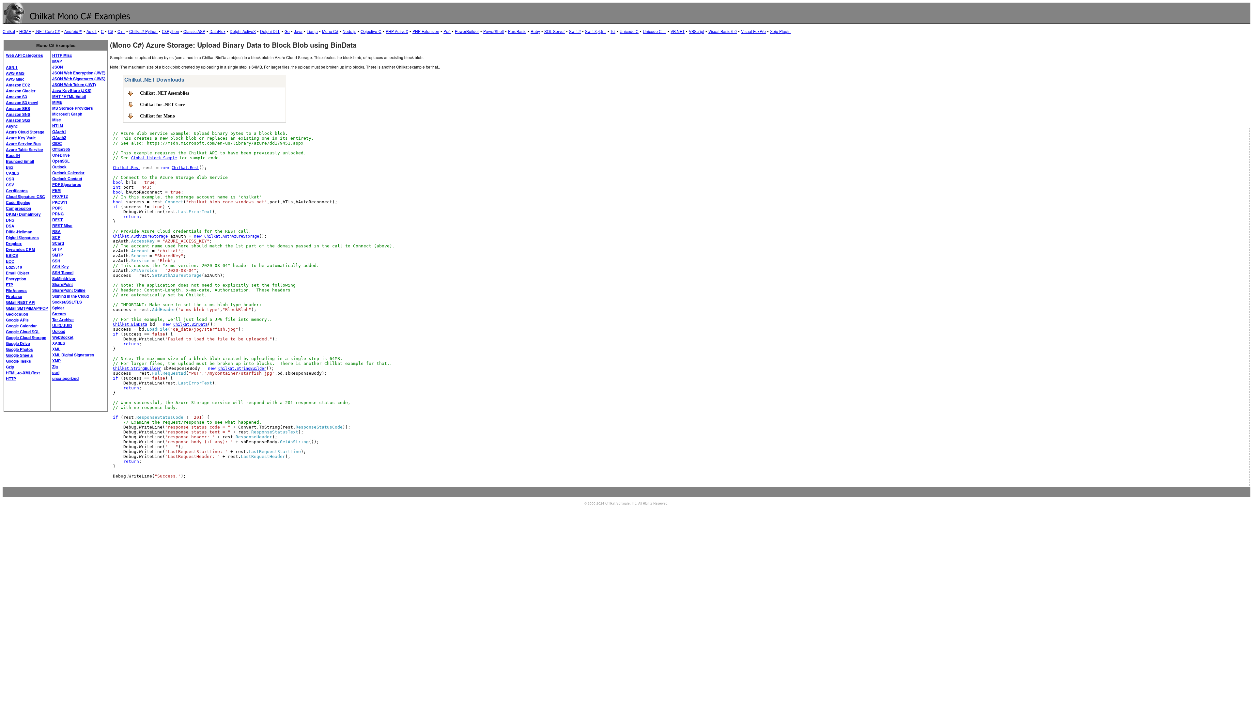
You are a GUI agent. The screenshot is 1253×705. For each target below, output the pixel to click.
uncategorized (65, 378)
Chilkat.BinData (130, 324)
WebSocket (62, 337)
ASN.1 (12, 67)
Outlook (59, 167)
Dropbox (14, 243)
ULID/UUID (62, 325)
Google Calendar (21, 326)
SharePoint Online (68, 290)
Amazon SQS (18, 120)
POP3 (57, 208)
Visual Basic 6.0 (722, 31)
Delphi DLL (270, 31)
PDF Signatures (66, 184)
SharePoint (62, 284)
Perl (447, 31)
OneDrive (61, 155)
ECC (10, 261)
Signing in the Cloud (70, 296)
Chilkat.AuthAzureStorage (140, 236)
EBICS (12, 255)
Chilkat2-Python (143, 31)
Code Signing (18, 202)
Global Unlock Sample (154, 158)
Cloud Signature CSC (25, 196)
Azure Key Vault (21, 138)
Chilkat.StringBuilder (137, 368)
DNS (10, 220)
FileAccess (16, 290)
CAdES (12, 173)
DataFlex (217, 31)
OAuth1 (59, 131)
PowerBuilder (467, 31)
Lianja (312, 31)
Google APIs (17, 320)
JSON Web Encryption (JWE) (78, 73)
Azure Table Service (24, 149)
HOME (25, 31)
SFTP (57, 249)
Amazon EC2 (18, 85)
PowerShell (493, 31)
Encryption (16, 279)
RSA (56, 231)
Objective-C (371, 31)
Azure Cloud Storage (25, 132)
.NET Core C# (47, 31)
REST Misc (62, 225)
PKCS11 (60, 202)
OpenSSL (61, 161)
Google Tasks (18, 361)
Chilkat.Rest (126, 167)
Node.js (349, 31)
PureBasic (517, 31)
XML (56, 349)
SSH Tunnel (62, 272)
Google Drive (18, 343)
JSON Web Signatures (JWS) (78, 79)
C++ (121, 31)
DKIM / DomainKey (23, 214)
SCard (58, 243)
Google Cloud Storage (26, 337)
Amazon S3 (16, 97)
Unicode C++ (654, 31)
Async (12, 126)
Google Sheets (19, 355)
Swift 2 (575, 31)
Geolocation (17, 314)
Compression (18, 208)
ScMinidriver (64, 278)
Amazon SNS (18, 114)
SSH (56, 261)
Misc (56, 120)
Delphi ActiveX (243, 31)
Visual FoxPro (753, 31)
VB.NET (678, 31)
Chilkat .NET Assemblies (164, 93)
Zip (55, 366)
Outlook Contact (67, 178)
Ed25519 (14, 267)
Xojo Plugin (780, 31)
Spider (58, 308)
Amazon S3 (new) (22, 102)
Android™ (73, 31)
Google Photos (19, 349)
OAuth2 (59, 137)
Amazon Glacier (21, 91)
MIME (57, 102)
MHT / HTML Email (69, 96)
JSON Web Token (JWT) (74, 84)
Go (287, 31)
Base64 (13, 155)
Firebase (14, 296)
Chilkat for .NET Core (162, 104)
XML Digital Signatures (73, 355)
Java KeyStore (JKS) (71, 90)
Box (9, 167)
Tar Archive (63, 319)
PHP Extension (425, 31)
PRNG (58, 214)
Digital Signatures (22, 238)
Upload (58, 331)
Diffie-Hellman (19, 232)
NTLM (57, 126)
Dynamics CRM (20, 249)
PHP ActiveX (397, 31)
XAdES (58, 343)
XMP (56, 361)
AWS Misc (15, 79)
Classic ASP (194, 31)
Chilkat (9, 31)
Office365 (61, 149)
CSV (10, 185)
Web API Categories (24, 55)
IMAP (57, 61)
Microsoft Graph (67, 114)
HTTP (11, 379)
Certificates (17, 191)
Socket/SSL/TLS (67, 302)
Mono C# (330, 31)
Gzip (10, 367)
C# (110, 31)
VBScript (696, 31)
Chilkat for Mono (157, 115)
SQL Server (554, 31)
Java (298, 31)
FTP (9, 285)
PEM (56, 190)
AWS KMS (15, 73)
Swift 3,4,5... (595, 31)
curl (55, 372)
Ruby (535, 31)
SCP (56, 237)
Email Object (17, 273)
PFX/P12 (60, 196)
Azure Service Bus (23, 144)
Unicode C (629, 31)
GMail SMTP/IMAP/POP (27, 308)
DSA (10, 226)
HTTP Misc (62, 55)
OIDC (57, 143)
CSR (10, 179)
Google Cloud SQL (22, 332)
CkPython (170, 31)
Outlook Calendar (68, 173)
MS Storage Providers (72, 108)
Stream (59, 314)
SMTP (57, 255)
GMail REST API (20, 302)
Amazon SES (18, 108)
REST (57, 220)
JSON (57, 67)
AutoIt (91, 31)
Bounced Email (20, 161)
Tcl (613, 31)
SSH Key (60, 267)
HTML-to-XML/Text (23, 373)
